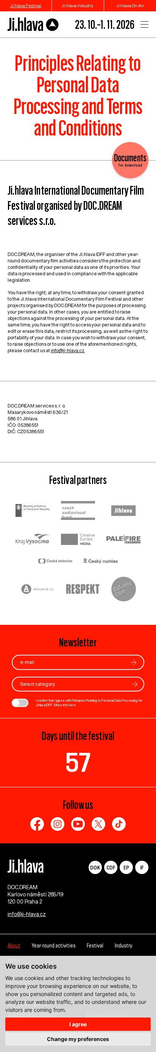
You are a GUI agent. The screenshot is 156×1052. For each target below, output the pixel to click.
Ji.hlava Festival (25, 5)
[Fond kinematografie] (78, 511)
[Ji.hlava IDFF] (33, 24)
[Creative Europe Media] (78, 540)
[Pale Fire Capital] (123, 540)
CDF (110, 867)
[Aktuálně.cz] (37, 590)
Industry (123, 945)
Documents (130, 160)
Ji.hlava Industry (78, 5)
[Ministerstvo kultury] (33, 511)
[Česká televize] (55, 561)
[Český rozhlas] (101, 561)
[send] (133, 662)
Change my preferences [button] (78, 1039)
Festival (95, 945)
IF (142, 867)
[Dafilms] (123, 590)
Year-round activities (53, 945)
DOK (95, 867)
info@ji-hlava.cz (67, 350)
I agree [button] (78, 1024)
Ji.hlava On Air (130, 5)
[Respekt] (83, 590)
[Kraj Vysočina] (33, 540)
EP (126, 867)
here (72, 705)
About (14, 945)
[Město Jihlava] (123, 511)
